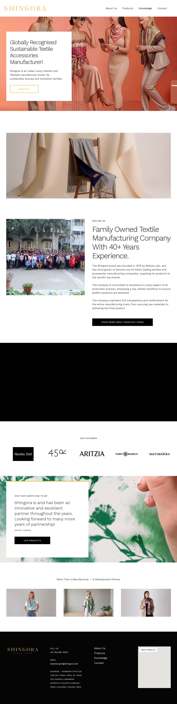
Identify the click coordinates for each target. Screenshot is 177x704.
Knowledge (100, 657)
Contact (99, 662)
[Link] (25, 8)
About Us (99, 648)
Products (99, 653)
